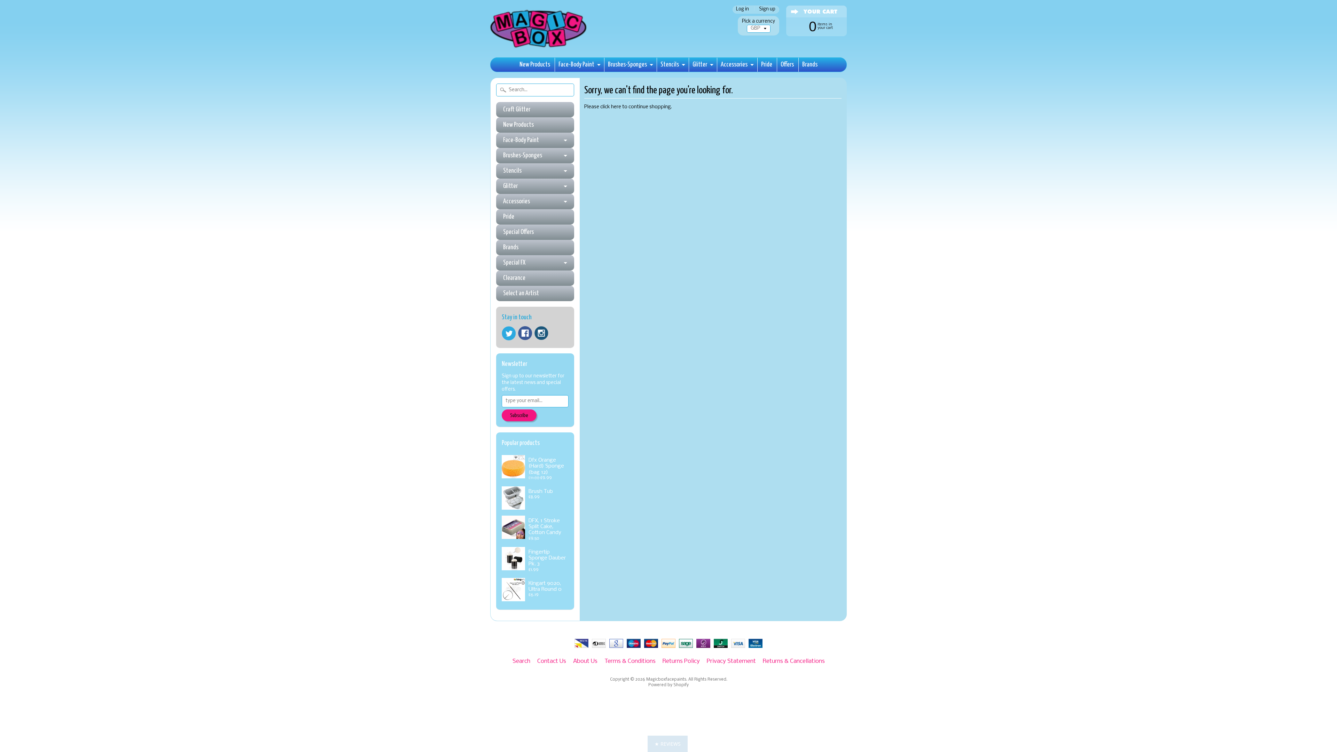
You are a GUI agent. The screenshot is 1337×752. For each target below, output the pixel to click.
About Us (585, 661)
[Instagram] (541, 333)
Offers (787, 64)
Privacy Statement (731, 661)
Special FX (514, 262)
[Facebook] (525, 333)
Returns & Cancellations (794, 661)
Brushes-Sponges (627, 64)
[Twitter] (509, 333)
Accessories (734, 64)
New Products (534, 64)
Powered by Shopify (668, 685)
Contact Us (551, 661)
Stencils (669, 64)
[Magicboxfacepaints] (539, 47)
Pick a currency (758, 21)
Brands (810, 64)
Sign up (767, 9)
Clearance (514, 278)
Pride (766, 64)
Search (521, 661)
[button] (668, 744)
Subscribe (519, 415)
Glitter (700, 64)
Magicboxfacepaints (666, 679)
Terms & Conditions (630, 661)
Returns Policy (681, 661)
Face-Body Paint (576, 64)
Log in (742, 9)
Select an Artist (521, 293)
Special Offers (518, 232)
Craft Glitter (516, 109)
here (616, 107)
